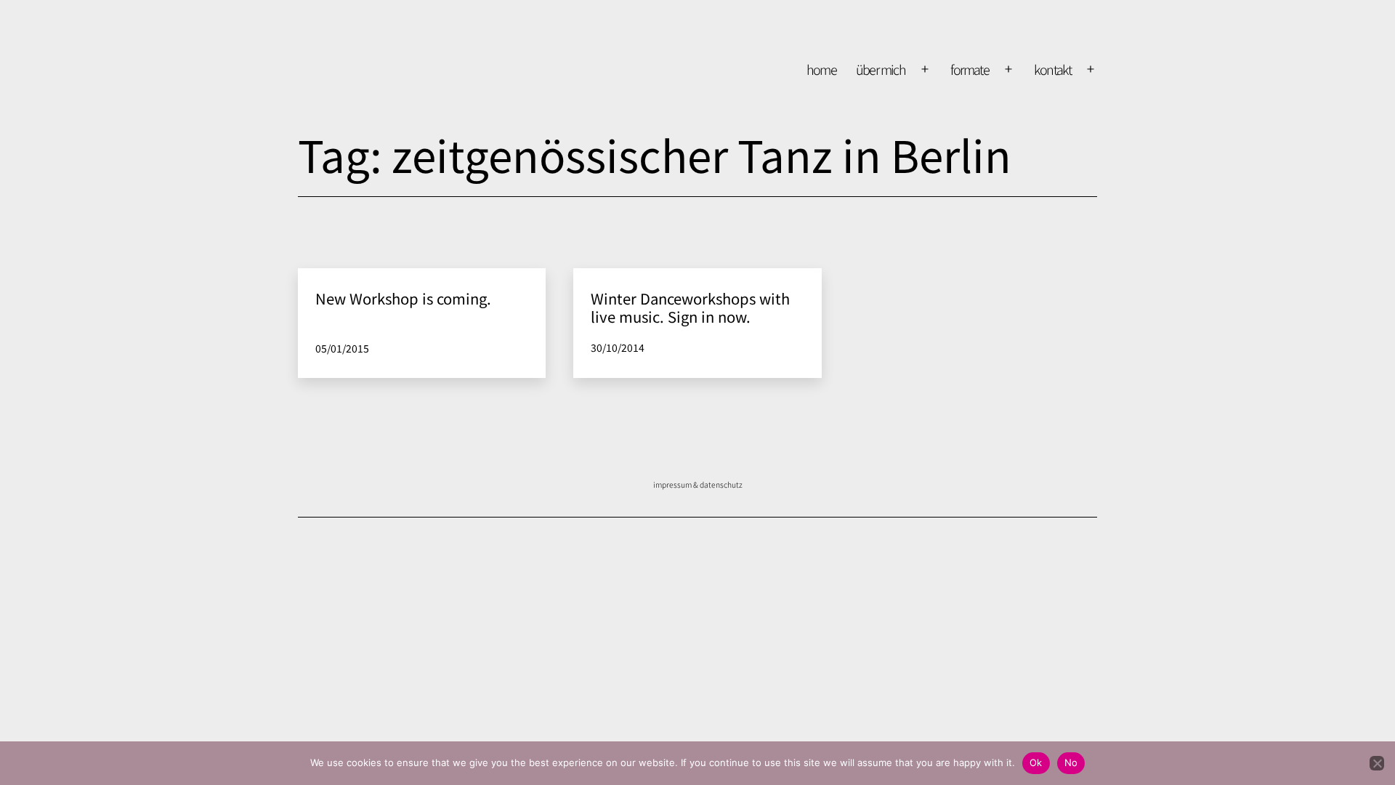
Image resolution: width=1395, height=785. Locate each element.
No (1071, 762)
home (821, 69)
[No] (1377, 763)
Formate (969, 69)
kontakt (1052, 69)
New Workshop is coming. (403, 298)
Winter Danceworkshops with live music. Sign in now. (690, 307)
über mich (881, 69)
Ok (1036, 762)
